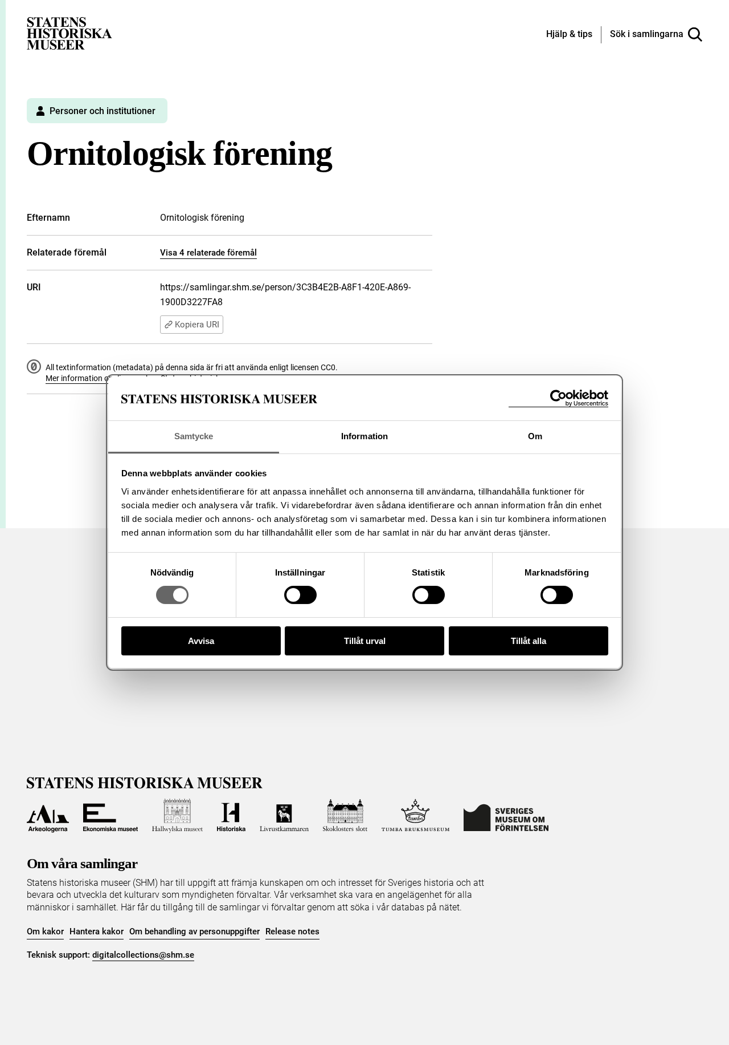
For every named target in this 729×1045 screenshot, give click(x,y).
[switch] (300, 595)
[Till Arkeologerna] (48, 816)
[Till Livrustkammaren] (284, 816)
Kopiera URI (197, 324)
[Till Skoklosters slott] (345, 816)
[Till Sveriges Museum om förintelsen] (506, 816)
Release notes (292, 931)
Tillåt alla (528, 641)
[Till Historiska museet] (231, 816)
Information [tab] (364, 436)
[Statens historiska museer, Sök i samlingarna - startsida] (69, 32)
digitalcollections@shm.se (143, 955)
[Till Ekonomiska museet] (110, 816)
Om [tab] (535, 436)
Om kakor (45, 931)
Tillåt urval (365, 641)
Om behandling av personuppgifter (194, 931)
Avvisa (201, 641)
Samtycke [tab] (194, 436)
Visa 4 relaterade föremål (208, 253)
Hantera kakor (96, 931)
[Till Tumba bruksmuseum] (416, 816)
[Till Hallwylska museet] (177, 816)
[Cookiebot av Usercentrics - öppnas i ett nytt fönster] (558, 398)
